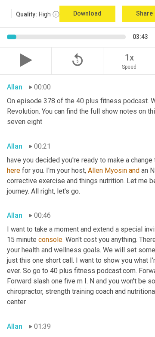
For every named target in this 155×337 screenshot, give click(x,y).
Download (87, 13)
